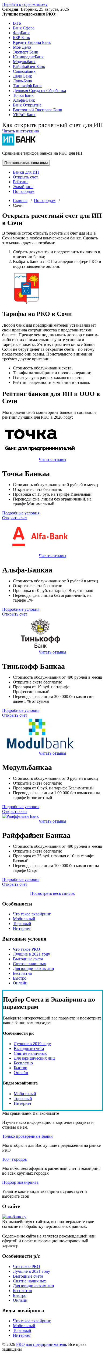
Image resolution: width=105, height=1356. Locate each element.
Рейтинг (20, 181)
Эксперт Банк (25, 52)
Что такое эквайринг (32, 914)
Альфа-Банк (24, 100)
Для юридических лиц (33, 968)
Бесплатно (22, 973)
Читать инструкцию (20, 131)
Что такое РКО (26, 949)
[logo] (14, 1216)
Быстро (19, 978)
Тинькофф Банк (27, 85)
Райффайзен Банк (29, 66)
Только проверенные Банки (27, 1136)
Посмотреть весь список (52, 893)
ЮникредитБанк (28, 57)
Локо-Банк (22, 81)
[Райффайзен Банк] (20, 816)
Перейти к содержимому (25, 4)
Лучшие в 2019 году (32, 1043)
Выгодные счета (28, 959)
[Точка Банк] (40, 454)
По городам (23, 191)
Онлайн (20, 983)
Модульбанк (24, 61)
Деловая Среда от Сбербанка (39, 90)
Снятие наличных (29, 963)
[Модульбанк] (40, 748)
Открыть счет (25, 177)
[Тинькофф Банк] (40, 647)
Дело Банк (22, 76)
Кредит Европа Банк (32, 42)
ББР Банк (21, 37)
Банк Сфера (23, 28)
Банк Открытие (27, 105)
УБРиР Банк (24, 114)
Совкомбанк (24, 71)
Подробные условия (20, 513)
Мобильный (24, 918)
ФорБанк (21, 32)
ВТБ (17, 23)
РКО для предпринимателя (41, 1344)
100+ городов (14, 1159)
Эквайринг (23, 186)
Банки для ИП (26, 172)
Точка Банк (23, 95)
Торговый (22, 923)
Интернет (22, 928)
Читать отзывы (52, 459)
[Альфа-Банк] (40, 551)
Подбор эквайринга (20, 1182)
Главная (20, 200)
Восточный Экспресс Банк (37, 110)
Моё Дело (22, 47)
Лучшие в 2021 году (31, 954)
